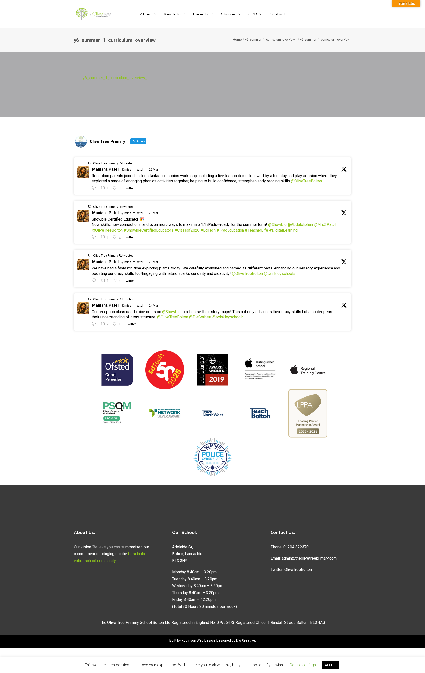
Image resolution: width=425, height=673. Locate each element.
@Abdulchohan (300, 224)
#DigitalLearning (283, 230)
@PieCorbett (200, 317)
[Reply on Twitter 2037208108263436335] (95, 188)
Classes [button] (228, 14)
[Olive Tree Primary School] (93, 14)
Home (237, 39)
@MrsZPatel (325, 224)
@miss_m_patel (132, 169)
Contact (277, 14)
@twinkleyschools (279, 273)
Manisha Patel (105, 169)
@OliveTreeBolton (306, 181)
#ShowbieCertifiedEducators (148, 230)
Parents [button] (201, 14)
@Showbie (277, 224)
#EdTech (208, 230)
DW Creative (245, 640)
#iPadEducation (230, 230)
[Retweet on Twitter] (89, 163)
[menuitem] (148, 14)
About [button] (146, 14)
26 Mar (153, 169)
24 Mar (153, 305)
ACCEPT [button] (330, 665)
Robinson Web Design (198, 640)
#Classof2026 (186, 230)
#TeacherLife (256, 230)
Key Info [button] (172, 14)
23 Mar (153, 262)
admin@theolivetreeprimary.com (309, 558)
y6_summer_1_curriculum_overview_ (270, 39)
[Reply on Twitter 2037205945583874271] (95, 237)
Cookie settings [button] (303, 665)
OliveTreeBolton (298, 569)
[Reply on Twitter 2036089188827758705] (95, 280)
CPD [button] (252, 14)
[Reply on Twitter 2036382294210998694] (95, 324)
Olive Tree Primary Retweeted (113, 163)
